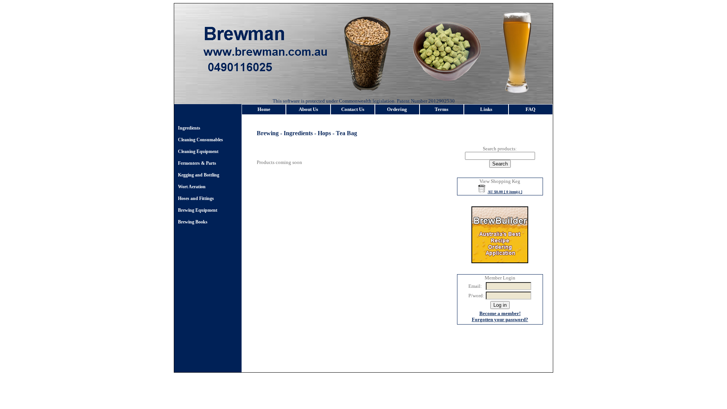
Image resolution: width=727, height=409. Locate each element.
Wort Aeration (192, 186)
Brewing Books (192, 222)
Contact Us (352, 109)
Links (486, 109)
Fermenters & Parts (197, 163)
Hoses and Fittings (196, 198)
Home (263, 109)
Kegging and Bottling (198, 175)
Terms (441, 109)
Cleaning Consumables (200, 139)
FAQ (530, 109)
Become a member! (500, 313)
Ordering (397, 109)
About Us (308, 109)
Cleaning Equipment (198, 151)
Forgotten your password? (500, 319)
